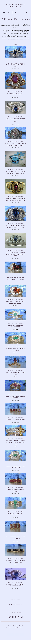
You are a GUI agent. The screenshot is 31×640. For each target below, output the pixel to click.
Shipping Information (10, 627)
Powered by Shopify (20, 631)
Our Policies (15, 625)
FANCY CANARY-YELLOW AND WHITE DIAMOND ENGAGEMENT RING (15, 442)
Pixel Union (15, 631)
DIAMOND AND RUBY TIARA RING (15, 420)
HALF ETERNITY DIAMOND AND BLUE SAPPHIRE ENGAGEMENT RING (15, 65)
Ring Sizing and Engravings (20, 627)
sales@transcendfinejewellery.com (15, 604)
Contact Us (21, 625)
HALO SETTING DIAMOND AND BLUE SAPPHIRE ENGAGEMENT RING (15, 120)
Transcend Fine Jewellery (15, 61)
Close (15, 44)
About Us (10, 625)
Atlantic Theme (9, 631)
